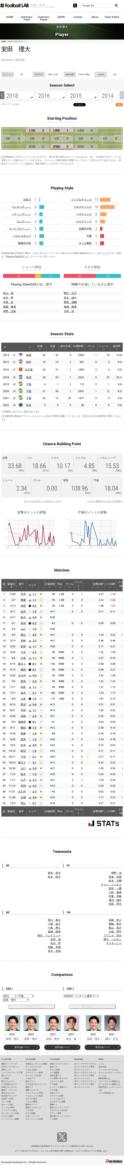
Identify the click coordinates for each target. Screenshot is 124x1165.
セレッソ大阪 (7, 1104)
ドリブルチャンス (81, 199)
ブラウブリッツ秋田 (34, 1072)
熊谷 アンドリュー (49, 935)
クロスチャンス (83, 206)
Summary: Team (27, 18)
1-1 (34, 594)
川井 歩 (69, 311)
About (94, 17)
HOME (9, 17)
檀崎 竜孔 (115, 923)
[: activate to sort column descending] (4, 347)
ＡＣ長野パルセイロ (58, 1078)
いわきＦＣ (30, 1078)
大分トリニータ (32, 1116)
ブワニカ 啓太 (112, 935)
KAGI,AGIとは (104, 1078)
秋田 (23, 605)
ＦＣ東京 (5, 1078)
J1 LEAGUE (6, 1059)
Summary (78, 1059)
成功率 (116, 346)
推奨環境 (45, 1146)
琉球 (23, 785)
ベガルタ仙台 (31, 1070)
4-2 (34, 634)
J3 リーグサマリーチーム (85, 1081)
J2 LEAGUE (31, 1059)
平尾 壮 (8, 302)
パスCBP (110, 584)
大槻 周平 (115, 931)
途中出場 (65, 346)
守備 (89, 235)
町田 (23, 646)
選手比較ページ (22, 1047)
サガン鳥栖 (30, 1113)
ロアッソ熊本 (56, 1113)
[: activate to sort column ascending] (11, 347)
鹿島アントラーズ (9, 1064)
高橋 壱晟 (54, 947)
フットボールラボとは (108, 1070)
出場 (39, 346)
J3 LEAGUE (55, 1059)
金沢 (23, 611)
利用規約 (36, 1146)
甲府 (23, 594)
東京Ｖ (22, 663)
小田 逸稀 (115, 892)
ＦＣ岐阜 (54, 1084)
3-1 (34, 803)
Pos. (60, 584)
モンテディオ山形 (33, 1075)
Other (100, 1059)
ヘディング (21, 214)
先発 (52, 346)
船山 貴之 (115, 927)
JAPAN (61, 17)
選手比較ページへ (92, 1006)
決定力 (27, 199)
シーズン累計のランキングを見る (104, 501)
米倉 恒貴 (115, 876)
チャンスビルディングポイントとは (42, 501)
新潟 (28, 377)
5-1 (34, 762)
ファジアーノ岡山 (9, 1110)
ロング (24, 221)
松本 (28, 405)
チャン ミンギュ (111, 884)
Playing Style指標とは (17, 256)
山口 (23, 629)
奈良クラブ (55, 1093)
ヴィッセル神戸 (8, 1107)
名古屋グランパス (9, 1096)
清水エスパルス (8, 1093)
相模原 (22, 721)
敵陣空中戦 (24, 243)
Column (77, 17)
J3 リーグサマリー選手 (84, 1084)
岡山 (23, 634)
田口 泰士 (54, 920)
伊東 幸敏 (115, 896)
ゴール (91, 346)
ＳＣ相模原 (55, 1072)
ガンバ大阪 (6, 1101)
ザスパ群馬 (55, 1070)
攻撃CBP (98, 584)
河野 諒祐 (9, 311)
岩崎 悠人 (115, 920)
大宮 (23, 652)
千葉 (28, 384)
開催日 (11, 584)
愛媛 (23, 600)
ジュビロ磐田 (31, 1101)
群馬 (23, 681)
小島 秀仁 (54, 927)
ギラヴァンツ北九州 (58, 1110)
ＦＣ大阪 (54, 1090)
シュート (104, 346)
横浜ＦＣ (29, 1087)
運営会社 (75, 1146)
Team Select (111, 17)
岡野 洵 (116, 872)
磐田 (23, 669)
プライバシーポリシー (60, 1146)
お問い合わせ (86, 1146)
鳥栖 (28, 355)
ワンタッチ (21, 206)
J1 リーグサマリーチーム (85, 1064)
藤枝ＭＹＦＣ (31, 1104)
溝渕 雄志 (115, 900)
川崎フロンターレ (9, 1087)
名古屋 (29, 369)
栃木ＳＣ (54, 1067)
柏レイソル (6, 1075)
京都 (23, 797)
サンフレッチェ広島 (10, 1113)
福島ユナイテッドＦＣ (59, 1064)
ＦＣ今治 (29, 1110)
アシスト (79, 584)
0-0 (34, 617)
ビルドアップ (84, 221)
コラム (101, 1064)
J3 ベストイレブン (82, 1087)
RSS (119, 104)
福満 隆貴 (9, 306)
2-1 (34, 692)
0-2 (34, 605)
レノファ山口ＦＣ (57, 1099)
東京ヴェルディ (8, 1081)
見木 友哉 (54, 951)
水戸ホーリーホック (10, 1067)
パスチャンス (84, 214)
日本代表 (102, 1067)
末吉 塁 (8, 297)
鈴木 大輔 (115, 880)
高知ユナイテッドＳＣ (59, 1107)
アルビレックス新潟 (34, 1096)
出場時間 (78, 346)
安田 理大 (115, 903)
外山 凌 (8, 293)
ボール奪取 (85, 243)
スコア (32, 585)
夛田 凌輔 (70, 302)
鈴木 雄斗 (70, 297)
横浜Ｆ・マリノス (9, 1090)
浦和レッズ (6, 1070)
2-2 (34, 640)
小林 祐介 (54, 923)
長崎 (23, 640)
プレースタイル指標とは (109, 1081)
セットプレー (20, 228)
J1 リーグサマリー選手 (84, 1067)
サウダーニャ (114, 943)
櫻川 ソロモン (112, 939)
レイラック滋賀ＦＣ (58, 1087)
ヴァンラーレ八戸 (33, 1067)
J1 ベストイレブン (82, 1070)
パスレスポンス (22, 235)
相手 (21, 584)
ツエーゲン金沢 (56, 1081)
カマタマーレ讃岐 (57, 1101)
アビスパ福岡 (7, 1116)
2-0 (34, 652)
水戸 (23, 780)
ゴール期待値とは (106, 1093)
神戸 (28, 362)
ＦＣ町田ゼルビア (9, 1084)
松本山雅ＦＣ (56, 1075)
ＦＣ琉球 (54, 1119)
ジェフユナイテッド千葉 (12, 1072)
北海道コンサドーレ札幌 (36, 1064)
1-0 (34, 611)
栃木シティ (30, 1081)
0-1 (34, 663)
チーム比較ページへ (31, 1006)
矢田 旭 (55, 939)
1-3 (34, 698)
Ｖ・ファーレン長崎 (10, 1119)
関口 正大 (70, 293)
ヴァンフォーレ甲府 (34, 1093)
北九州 (22, 675)
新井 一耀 (115, 888)
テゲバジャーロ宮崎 (34, 1119)
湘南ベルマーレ (32, 1090)
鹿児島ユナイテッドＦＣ (60, 1116)
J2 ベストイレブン (82, 1078)
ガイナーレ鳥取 (56, 1096)
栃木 (23, 617)
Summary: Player (44, 18)
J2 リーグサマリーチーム (85, 1072)
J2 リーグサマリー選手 (84, 1075)
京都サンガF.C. (7, 1099)
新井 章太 (54, 872)
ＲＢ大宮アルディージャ (36, 1084)
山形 (23, 658)
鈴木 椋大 (54, 876)
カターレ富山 (31, 1099)
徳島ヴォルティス (33, 1107)
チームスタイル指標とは (109, 1084)
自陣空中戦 (85, 228)
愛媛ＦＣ (54, 1104)
